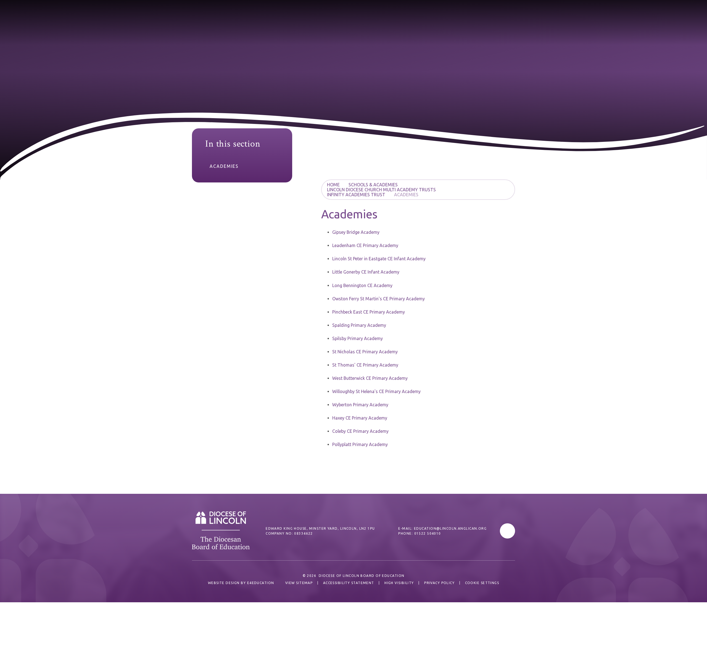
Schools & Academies (373, 184)
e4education (260, 583)
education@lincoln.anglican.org (450, 528)
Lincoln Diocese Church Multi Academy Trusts (381, 189)
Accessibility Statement (348, 583)
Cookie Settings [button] (482, 583)
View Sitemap (299, 583)
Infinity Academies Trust (356, 194)
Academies (406, 194)
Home (333, 184)
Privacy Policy (439, 583)
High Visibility (399, 583)
